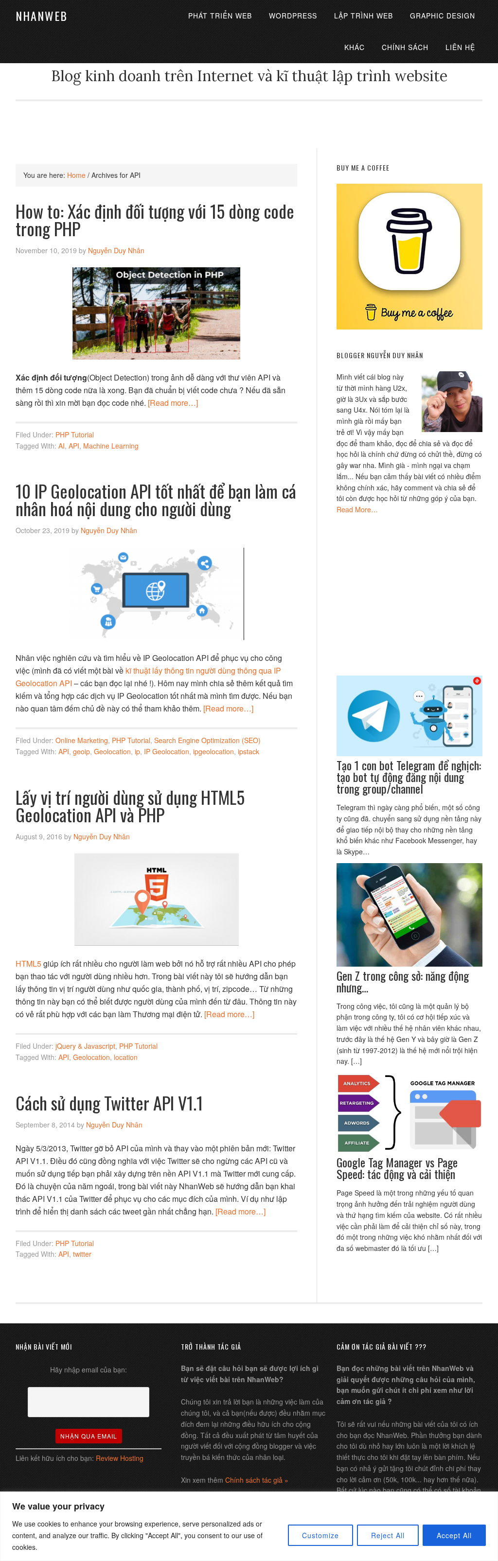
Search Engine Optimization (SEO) (207, 740)
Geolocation (112, 751)
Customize (320, 1535)
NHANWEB (42, 15)
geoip (81, 751)
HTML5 (28, 963)
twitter (82, 1254)
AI (61, 446)
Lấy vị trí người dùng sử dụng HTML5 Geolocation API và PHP (130, 805)
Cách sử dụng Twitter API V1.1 (109, 1102)
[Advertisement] (249, 123)
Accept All (454, 1535)
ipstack (248, 751)
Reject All (388, 1535)
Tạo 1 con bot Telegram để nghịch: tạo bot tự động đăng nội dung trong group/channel (409, 776)
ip (137, 751)
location (126, 1057)
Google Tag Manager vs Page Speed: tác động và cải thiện (397, 1167)
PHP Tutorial (74, 434)
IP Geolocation (166, 751)
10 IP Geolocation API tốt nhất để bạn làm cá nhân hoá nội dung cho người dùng (156, 499)
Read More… (357, 509)
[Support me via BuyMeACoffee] (409, 326)
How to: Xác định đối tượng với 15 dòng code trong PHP (155, 219)
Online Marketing (81, 740)
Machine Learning (111, 446)
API (74, 446)
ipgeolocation (213, 751)
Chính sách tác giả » (256, 1480)
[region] (249, 1526)
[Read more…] (173, 402)
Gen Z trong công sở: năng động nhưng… (403, 981)
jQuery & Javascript (85, 1046)
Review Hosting (119, 1458)
